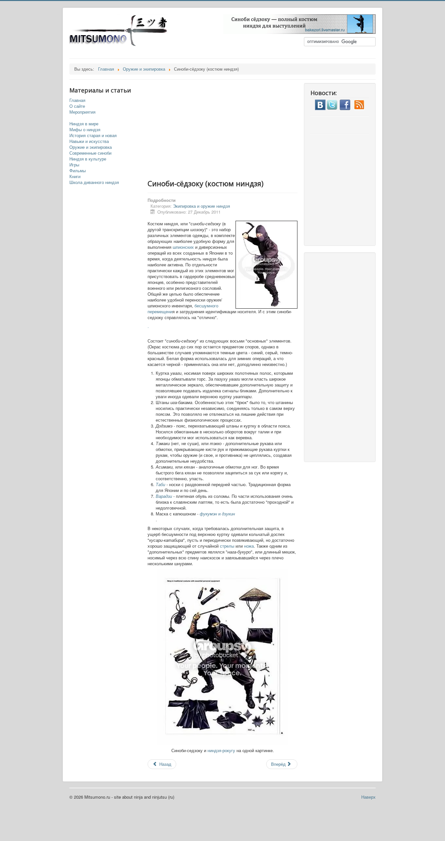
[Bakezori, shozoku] (299, 23)
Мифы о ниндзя (84, 130)
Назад (164, 764)
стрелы (227, 546)
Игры (74, 165)
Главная (77, 100)
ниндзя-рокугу (221, 750)
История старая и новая (93, 135)
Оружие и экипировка (90, 147)
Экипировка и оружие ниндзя (201, 206)
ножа (249, 546)
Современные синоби (90, 153)
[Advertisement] (229, 128)
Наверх (368, 797)
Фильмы (77, 171)
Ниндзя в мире (83, 124)
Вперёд (279, 764)
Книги (74, 176)
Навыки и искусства (89, 141)
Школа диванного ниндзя (94, 182)
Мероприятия (82, 112)
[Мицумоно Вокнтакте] (320, 104)
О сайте (77, 106)
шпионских (183, 247)
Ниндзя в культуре (87, 159)
